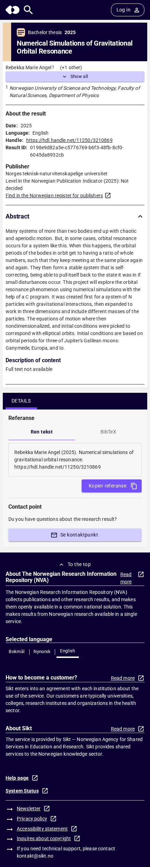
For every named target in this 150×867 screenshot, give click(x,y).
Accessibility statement (42, 829)
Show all (79, 76)
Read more (126, 578)
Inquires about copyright (44, 838)
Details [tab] (21, 401)
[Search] (28, 10)
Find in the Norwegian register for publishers (54, 195)
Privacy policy (32, 818)
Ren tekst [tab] (42, 432)
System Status (22, 791)
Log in (123, 10)
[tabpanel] (75, 460)
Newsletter (28, 808)
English (67, 650)
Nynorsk (42, 651)
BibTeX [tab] (108, 432)
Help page (17, 778)
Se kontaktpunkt (79, 535)
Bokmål (16, 651)
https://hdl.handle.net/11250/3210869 (69, 140)
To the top (79, 564)
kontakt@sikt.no (35, 856)
